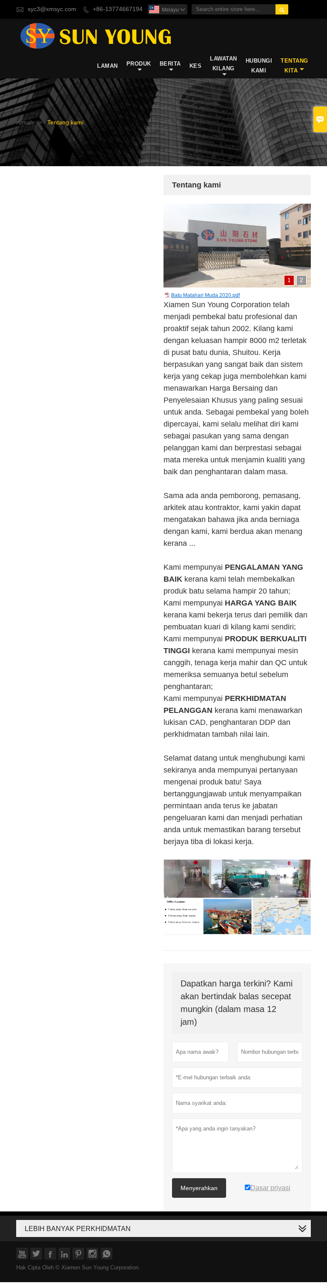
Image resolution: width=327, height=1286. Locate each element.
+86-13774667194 (118, 9)
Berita (170, 64)
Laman (107, 66)
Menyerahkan (199, 1188)
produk (138, 64)
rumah (25, 122)
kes (195, 66)
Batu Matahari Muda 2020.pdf (205, 295)
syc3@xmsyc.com (52, 9)
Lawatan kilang (223, 63)
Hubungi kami (259, 66)
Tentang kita (294, 66)
